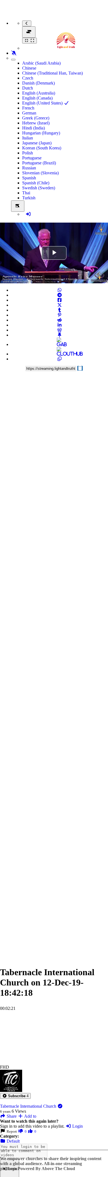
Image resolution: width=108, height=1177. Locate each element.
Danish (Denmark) (38, 83)
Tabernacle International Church (28, 1106)
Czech (27, 78)
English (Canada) (37, 98)
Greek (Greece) (35, 118)
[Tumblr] (59, 310)
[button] (15, 1096)
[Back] (26, 23)
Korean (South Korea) (41, 148)
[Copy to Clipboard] (59, 358)
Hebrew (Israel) (36, 123)
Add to (29, 1116)
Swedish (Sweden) (38, 187)
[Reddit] (59, 320)
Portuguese (32, 158)
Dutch (27, 88)
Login (77, 1126)
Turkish (28, 197)
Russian (29, 167)
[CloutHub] (59, 353)
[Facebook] (59, 300)
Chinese (29, 68)
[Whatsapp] (59, 290)
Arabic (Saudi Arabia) (41, 63)
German (29, 113)
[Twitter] (59, 305)
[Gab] (59, 344)
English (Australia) (38, 93)
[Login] (28, 214)
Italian (27, 138)
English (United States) (43, 103)
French (28, 108)
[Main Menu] (28, 32)
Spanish (29, 177)
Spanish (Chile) (35, 182)
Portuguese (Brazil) (39, 162)
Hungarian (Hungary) (41, 133)
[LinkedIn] (59, 325)
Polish (27, 153)
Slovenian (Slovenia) (40, 172)
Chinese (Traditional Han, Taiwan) (52, 73)
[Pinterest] (59, 315)
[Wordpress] (59, 330)
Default (13, 1141)
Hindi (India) (33, 128)
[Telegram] (59, 295)
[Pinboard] (59, 335)
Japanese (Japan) (37, 143)
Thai (26, 192)
